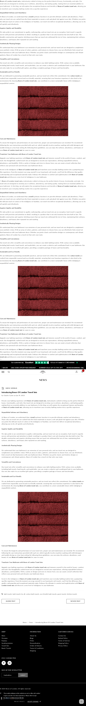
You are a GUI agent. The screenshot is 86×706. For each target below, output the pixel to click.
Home (25, 622)
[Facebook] (4, 663)
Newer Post (75, 601)
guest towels (61, 594)
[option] (21, 367)
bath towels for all (19, 594)
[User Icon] (77, 371)
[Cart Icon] (82, 371)
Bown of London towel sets (28, 169)
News (31, 622)
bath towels (8, 594)
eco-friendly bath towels (48, 594)
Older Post (10, 601)
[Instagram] (9, 663)
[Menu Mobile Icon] (3, 372)
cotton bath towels (32, 594)
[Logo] (43, 371)
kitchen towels (72, 594)
